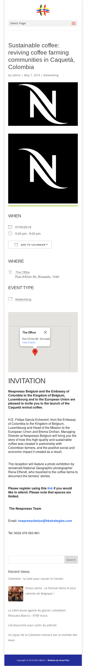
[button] (35, 352)
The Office (22, 272)
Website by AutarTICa (58, 660)
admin (16, 75)
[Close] (45, 332)
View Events (29, 342)
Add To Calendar (32, 244)
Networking (51, 75)
